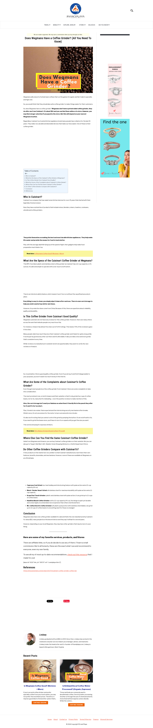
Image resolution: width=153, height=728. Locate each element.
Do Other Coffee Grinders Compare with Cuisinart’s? (41, 186)
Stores (81, 25)
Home (50, 719)
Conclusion (29, 189)
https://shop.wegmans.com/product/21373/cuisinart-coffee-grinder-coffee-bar (50, 571)
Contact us (63, 719)
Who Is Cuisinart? (31, 176)
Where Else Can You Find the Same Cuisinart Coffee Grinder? (44, 184)
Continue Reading (39, 703)
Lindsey (42, 635)
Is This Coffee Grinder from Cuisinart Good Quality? (41, 180)
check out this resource (77, 554)
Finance (96, 719)
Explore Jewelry (69, 25)
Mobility (56, 25)
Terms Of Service (85, 719)
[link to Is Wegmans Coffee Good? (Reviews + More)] (39, 670)
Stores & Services (106, 719)
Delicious (91, 25)
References (29, 191)
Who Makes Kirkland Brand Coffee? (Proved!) (49, 431)
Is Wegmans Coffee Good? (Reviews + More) (49, 253)
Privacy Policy (73, 719)
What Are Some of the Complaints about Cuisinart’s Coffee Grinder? (46, 182)
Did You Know (103, 25)
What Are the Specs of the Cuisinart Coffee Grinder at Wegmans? (45, 178)
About (55, 719)
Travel (46, 25)
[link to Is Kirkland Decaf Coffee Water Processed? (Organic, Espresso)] (76, 670)
